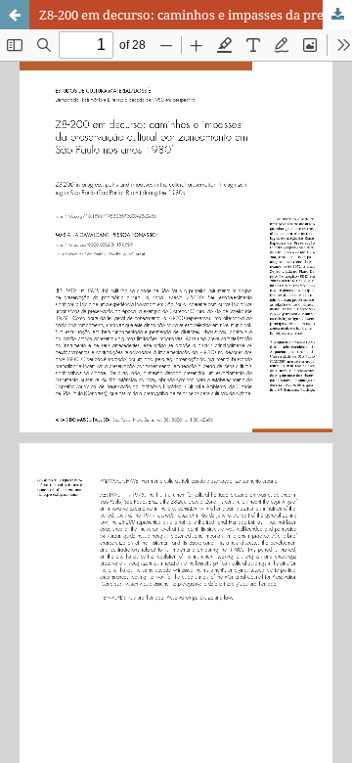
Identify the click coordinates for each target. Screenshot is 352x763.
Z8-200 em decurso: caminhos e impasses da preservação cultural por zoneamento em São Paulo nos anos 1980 (195, 14)
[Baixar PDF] (337, 14)
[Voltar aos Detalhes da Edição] (14, 14)
